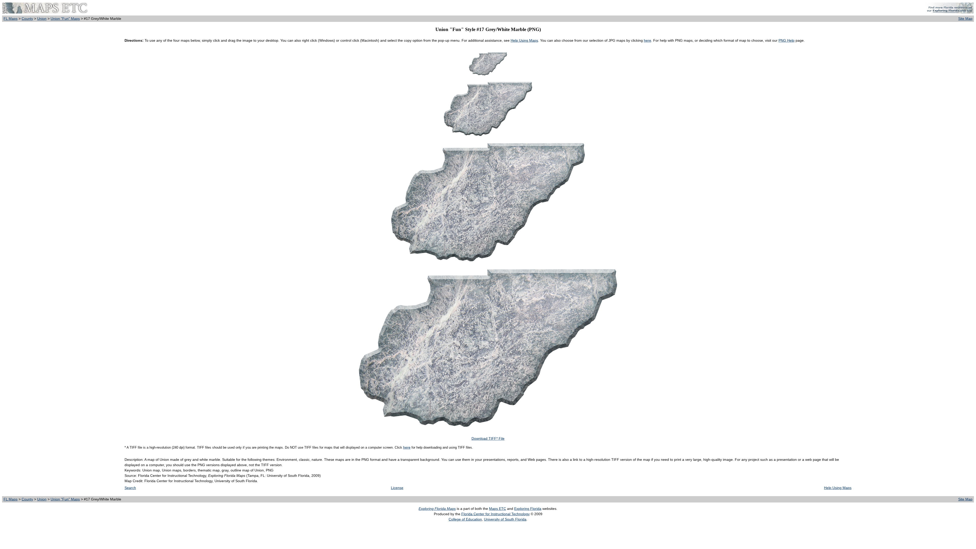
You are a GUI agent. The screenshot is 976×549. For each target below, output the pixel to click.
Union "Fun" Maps (65, 19)
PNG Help (787, 40)
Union (42, 19)
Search (130, 488)
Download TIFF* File (488, 438)
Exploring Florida (527, 509)
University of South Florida (505, 519)
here (647, 40)
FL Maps (11, 19)
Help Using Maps (524, 40)
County (27, 19)
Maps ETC (497, 509)
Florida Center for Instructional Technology (495, 514)
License (397, 488)
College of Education (465, 519)
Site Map (965, 19)
